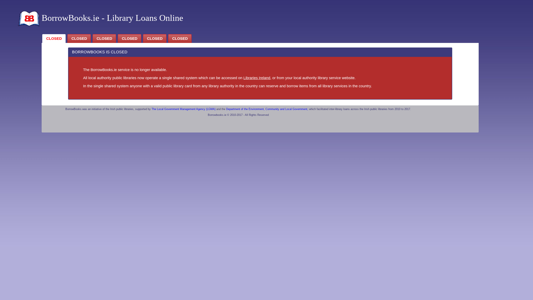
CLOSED (54, 38)
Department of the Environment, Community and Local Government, (267, 109)
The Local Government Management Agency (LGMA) (184, 109)
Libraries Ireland (256, 78)
